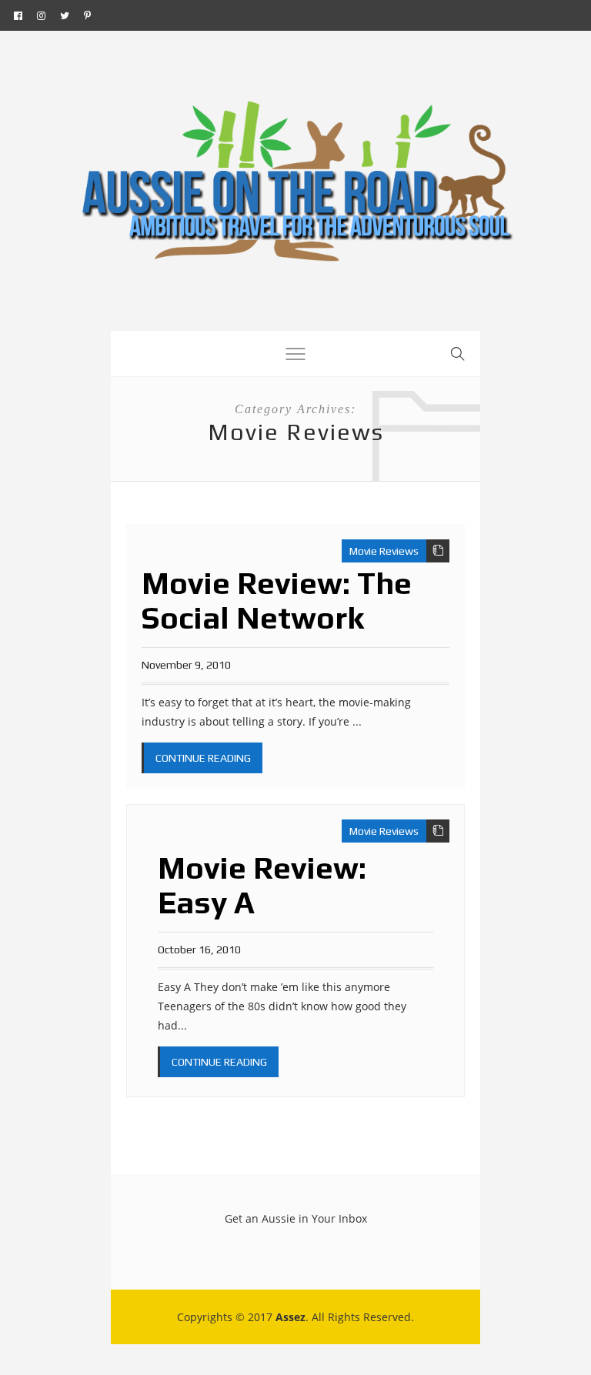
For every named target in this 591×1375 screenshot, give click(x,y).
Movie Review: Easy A (262, 885)
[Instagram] (41, 15)
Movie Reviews (384, 551)
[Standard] (437, 550)
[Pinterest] (87, 15)
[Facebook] (18, 15)
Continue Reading (203, 758)
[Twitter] (64, 15)
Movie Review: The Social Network (277, 601)
